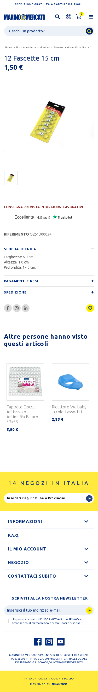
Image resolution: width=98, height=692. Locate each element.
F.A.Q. (14, 535)
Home (8, 47)
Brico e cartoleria (26, 47)
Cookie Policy (63, 678)
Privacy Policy (36, 678)
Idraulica (45, 47)
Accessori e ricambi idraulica (70, 47)
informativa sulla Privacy (60, 619)
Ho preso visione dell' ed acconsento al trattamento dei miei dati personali (48, 621)
